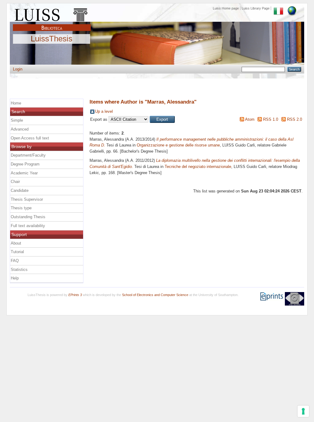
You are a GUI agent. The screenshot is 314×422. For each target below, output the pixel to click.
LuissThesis (51, 39)
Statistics (19, 269)
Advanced (20, 129)
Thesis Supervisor (27, 199)
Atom (250, 119)
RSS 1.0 (270, 119)
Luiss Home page (226, 8)
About (16, 243)
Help (15, 278)
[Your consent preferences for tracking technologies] (303, 411)
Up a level (104, 111)
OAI (294, 299)
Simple (17, 120)
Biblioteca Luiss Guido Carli (52, 24)
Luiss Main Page (52, 13)
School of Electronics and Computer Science (155, 295)
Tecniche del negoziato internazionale (198, 166)
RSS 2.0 (294, 119)
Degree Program (25, 164)
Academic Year (24, 173)
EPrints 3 (75, 295)
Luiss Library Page (256, 8)
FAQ (15, 260)
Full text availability (28, 225)
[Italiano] (278, 8)
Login (17, 69)
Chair (15, 181)
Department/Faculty (28, 155)
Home (16, 103)
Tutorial (17, 251)
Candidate (20, 190)
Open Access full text (30, 138)
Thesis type (21, 208)
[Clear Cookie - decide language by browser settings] (292, 8)
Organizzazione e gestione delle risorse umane (178, 145)
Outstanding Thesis (28, 217)
